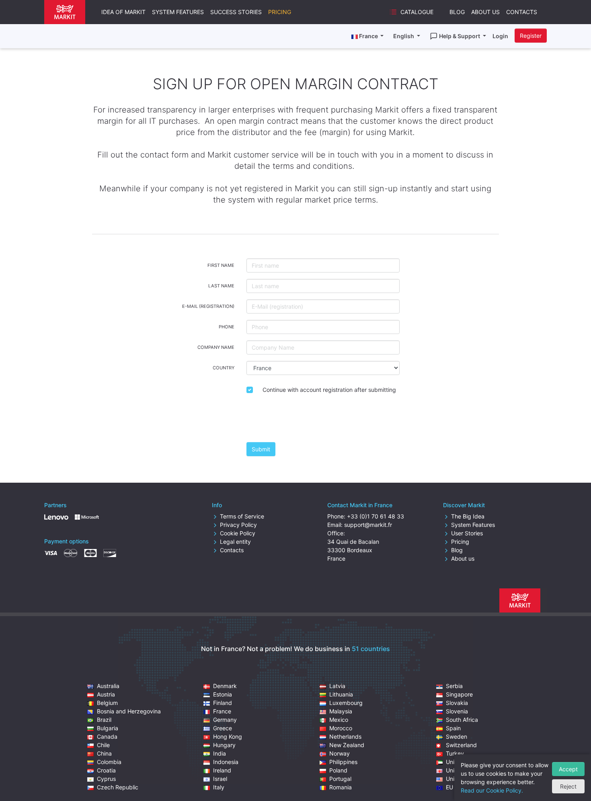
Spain (453, 728)
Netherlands (345, 736)
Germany (225, 719)
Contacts (521, 11)
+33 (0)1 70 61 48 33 (375, 516)
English (404, 36)
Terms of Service (242, 516)
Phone (226, 327)
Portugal (340, 778)
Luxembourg (346, 702)
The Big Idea (467, 516)
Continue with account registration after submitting (329, 389)
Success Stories (236, 11)
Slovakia (457, 702)
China (104, 753)
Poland (338, 770)
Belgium (107, 702)
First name (220, 265)
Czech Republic (117, 787)
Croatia (106, 770)
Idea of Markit (123, 11)
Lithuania (341, 694)
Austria (106, 694)
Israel (220, 778)
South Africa (462, 719)
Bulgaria (107, 728)
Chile (103, 745)
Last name (221, 286)
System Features (178, 11)
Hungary (224, 745)
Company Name (215, 347)
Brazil (104, 719)
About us (462, 558)
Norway (339, 753)
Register (531, 35)
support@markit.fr (368, 524)
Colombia (109, 761)
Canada (107, 736)
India (219, 753)
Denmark (225, 685)
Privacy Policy (238, 524)
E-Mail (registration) (208, 306)
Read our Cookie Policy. (492, 790)
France (222, 711)
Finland (222, 702)
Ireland (222, 770)
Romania (340, 787)
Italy (218, 787)
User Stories (467, 533)
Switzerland (461, 745)
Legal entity (235, 541)
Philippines (343, 761)
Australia (108, 685)
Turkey (455, 753)
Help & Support (460, 36)
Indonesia (225, 761)
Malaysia (340, 711)
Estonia (222, 694)
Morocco (340, 728)
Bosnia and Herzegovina (129, 711)
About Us (485, 11)
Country (223, 368)
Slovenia (457, 711)
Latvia (337, 685)
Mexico (338, 719)
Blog (457, 11)
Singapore (459, 694)
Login (500, 36)
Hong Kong (227, 736)
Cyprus (106, 778)
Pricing (279, 11)
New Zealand (346, 745)
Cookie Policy (237, 533)
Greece (222, 728)
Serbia (454, 685)
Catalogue (416, 11)
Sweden (456, 736)
